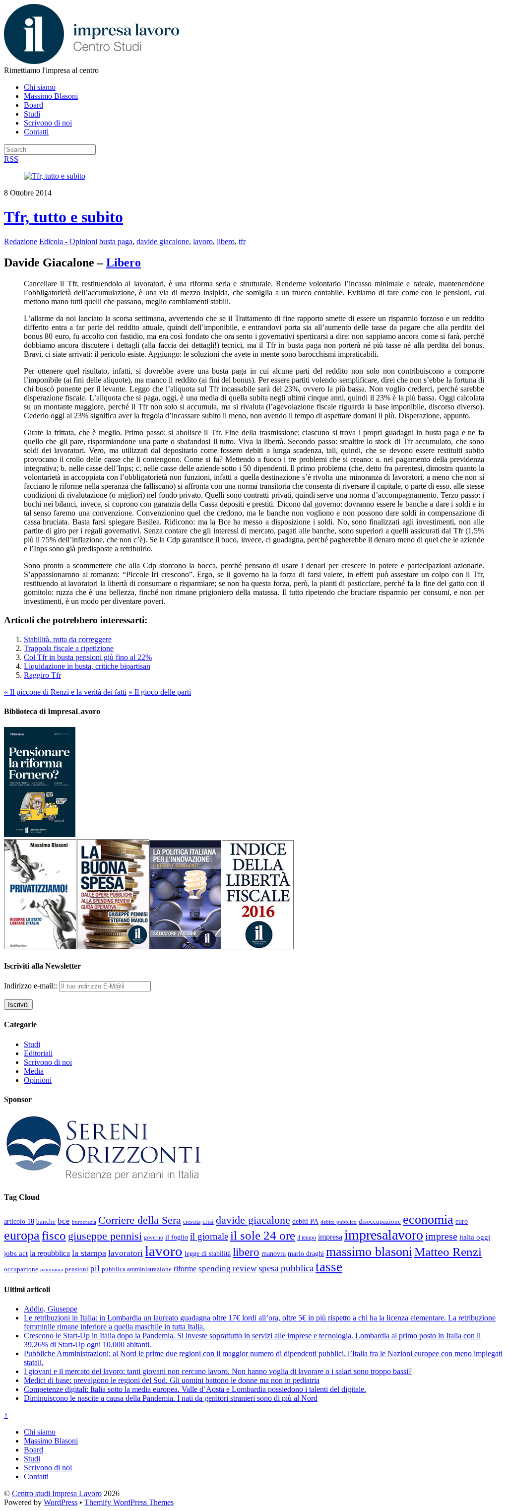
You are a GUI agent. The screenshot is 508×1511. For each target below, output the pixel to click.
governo (153, 1237)
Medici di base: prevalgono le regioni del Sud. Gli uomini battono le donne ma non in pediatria (171, 1380)
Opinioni (38, 1080)
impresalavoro (383, 1235)
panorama (51, 1269)
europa (22, 1235)
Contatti (36, 132)
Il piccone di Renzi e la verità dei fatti (65, 692)
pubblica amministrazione (137, 1269)
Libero (123, 262)
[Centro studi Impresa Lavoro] (91, 61)
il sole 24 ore (262, 1235)
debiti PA (305, 1221)
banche (46, 1221)
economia (428, 1219)
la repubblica (50, 1253)
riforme (185, 1268)
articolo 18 (19, 1221)
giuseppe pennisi (105, 1236)
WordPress (60, 1502)
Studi (32, 114)
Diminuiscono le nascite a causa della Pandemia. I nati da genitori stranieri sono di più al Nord (171, 1398)
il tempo (306, 1237)
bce (64, 1221)
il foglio (176, 1237)
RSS (11, 159)
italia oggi (474, 1237)
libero (226, 241)
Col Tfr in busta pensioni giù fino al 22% (88, 657)
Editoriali (38, 1053)
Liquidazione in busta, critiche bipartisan (87, 666)
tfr (242, 241)
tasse (329, 1266)
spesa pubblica (286, 1268)
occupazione (21, 1269)
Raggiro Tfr (42, 675)
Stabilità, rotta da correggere (68, 639)
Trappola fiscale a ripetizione (69, 648)
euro (461, 1221)
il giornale (209, 1236)
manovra (273, 1253)
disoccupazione (380, 1221)
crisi (208, 1221)
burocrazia (84, 1222)
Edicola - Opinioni (68, 241)
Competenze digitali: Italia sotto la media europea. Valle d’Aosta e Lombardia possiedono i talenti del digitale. (195, 1389)
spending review (227, 1268)
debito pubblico (338, 1222)
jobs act (16, 1253)
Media (34, 1071)
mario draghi (306, 1253)
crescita (191, 1221)
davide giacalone (162, 241)
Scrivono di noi (48, 123)
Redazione (20, 241)
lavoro (203, 241)
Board (33, 105)
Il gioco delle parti (159, 692)
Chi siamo (40, 87)
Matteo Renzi (448, 1251)
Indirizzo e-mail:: (31, 986)
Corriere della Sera (139, 1220)
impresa (330, 1237)
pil (95, 1268)
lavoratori (125, 1253)
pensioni (76, 1269)
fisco (54, 1235)
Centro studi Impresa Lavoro (57, 1493)
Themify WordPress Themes (129, 1502)
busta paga (115, 241)
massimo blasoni (369, 1252)
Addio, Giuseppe (50, 1309)
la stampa (89, 1253)
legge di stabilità (208, 1253)
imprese (441, 1236)
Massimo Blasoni (51, 96)
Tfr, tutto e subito (63, 217)
